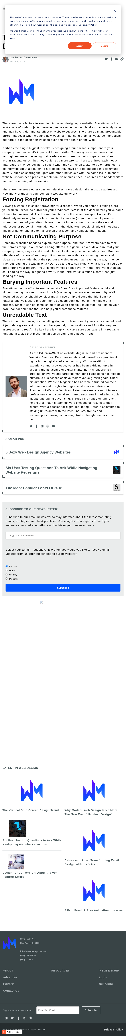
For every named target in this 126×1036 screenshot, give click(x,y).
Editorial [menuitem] (9, 984)
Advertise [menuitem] (10, 977)
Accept (79, 45)
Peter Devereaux (42, 347)
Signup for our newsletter (17, 1010)
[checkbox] (63, 572)
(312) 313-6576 (26, 959)
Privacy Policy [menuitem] (113, 1029)
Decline (104, 45)
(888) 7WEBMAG (28, 955)
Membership (109, 970)
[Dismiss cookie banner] (115, 11)
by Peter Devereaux (24, 57)
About (8, 970)
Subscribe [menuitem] (106, 984)
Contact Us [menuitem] (11, 990)
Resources (60, 970)
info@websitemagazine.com (33, 951)
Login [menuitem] (103, 977)
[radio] (63, 566)
